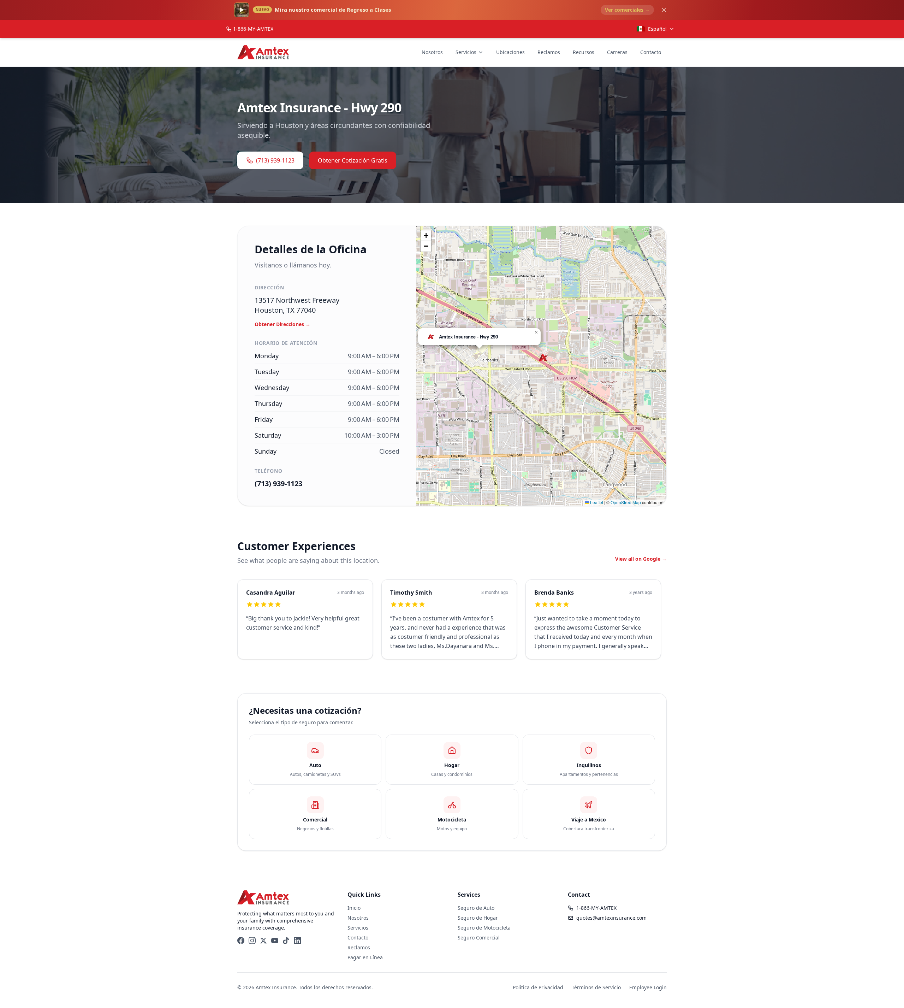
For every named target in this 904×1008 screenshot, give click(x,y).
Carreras (617, 52)
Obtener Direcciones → (282, 324)
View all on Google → (641, 558)
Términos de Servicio (596, 987)
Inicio (354, 907)
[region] (452, 624)
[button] (543, 358)
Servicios (466, 52)
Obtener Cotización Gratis (352, 160)
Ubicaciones (510, 52)
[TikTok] (286, 940)
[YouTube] (274, 940)
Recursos (583, 52)
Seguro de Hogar (478, 917)
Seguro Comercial (479, 937)
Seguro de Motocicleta (484, 927)
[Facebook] (240, 940)
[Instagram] (252, 940)
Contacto (650, 52)
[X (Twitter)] (263, 940)
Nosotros (432, 52)
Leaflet (596, 502)
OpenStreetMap (626, 502)
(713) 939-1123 (275, 160)
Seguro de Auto (476, 907)
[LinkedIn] (297, 940)
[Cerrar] (664, 10)
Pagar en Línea (365, 957)
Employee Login (648, 987)
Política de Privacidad (538, 987)
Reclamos (548, 52)
